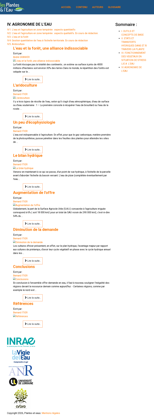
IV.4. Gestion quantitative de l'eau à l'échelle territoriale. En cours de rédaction (47, 40)
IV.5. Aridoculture (16, 44)
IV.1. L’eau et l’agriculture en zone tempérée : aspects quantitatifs (41, 29)
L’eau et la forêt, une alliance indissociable (50, 48)
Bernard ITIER (20, 94)
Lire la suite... (34, 79)
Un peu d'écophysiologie (34, 122)
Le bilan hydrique (27, 155)
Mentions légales (51, 413)
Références (23, 303)
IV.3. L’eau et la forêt (17, 36)
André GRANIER (21, 57)
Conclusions (24, 266)
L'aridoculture (25, 85)
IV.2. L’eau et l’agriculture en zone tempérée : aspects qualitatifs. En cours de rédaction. (52, 33)
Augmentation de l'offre (34, 192)
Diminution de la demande (35, 229)
